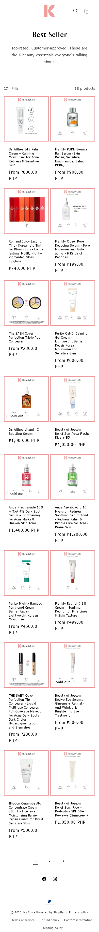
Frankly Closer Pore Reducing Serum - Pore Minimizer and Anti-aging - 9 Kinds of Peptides (72, 249)
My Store (29, 912)
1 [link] (36, 861)
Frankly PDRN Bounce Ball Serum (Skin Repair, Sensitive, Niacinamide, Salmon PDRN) (71, 157)
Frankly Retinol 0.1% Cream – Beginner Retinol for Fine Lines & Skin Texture (71, 609)
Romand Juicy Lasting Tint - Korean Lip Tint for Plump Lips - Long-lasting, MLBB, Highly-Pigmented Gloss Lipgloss (26, 251)
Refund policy (49, 920)
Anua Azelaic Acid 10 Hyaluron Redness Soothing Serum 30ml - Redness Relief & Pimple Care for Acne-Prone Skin (71, 517)
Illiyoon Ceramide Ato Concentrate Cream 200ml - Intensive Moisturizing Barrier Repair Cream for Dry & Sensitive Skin (26, 813)
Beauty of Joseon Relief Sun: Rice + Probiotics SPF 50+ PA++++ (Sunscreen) (71, 809)
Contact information (78, 920)
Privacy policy (78, 912)
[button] (10, 11)
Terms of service (23, 920)
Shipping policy (52, 927)
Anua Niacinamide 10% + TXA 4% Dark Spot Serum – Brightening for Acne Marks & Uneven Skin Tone (26, 515)
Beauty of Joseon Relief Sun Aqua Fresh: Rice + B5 (72, 433)
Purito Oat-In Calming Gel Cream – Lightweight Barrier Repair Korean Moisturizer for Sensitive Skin (71, 343)
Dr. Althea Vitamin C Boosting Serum (24, 431)
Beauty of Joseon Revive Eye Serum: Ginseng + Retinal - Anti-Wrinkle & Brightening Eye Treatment (69, 705)
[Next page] (63, 861)
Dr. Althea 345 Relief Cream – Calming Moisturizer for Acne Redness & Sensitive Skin (24, 157)
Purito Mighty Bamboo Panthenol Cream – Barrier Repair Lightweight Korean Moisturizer (25, 611)
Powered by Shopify (50, 912)
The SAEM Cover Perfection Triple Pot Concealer (24, 337)
